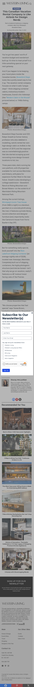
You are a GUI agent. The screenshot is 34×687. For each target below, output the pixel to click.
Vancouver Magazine (11, 355)
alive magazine (9, 358)
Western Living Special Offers (13, 348)
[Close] (32, 313)
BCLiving (7, 353)
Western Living (9, 345)
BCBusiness (8, 350)
